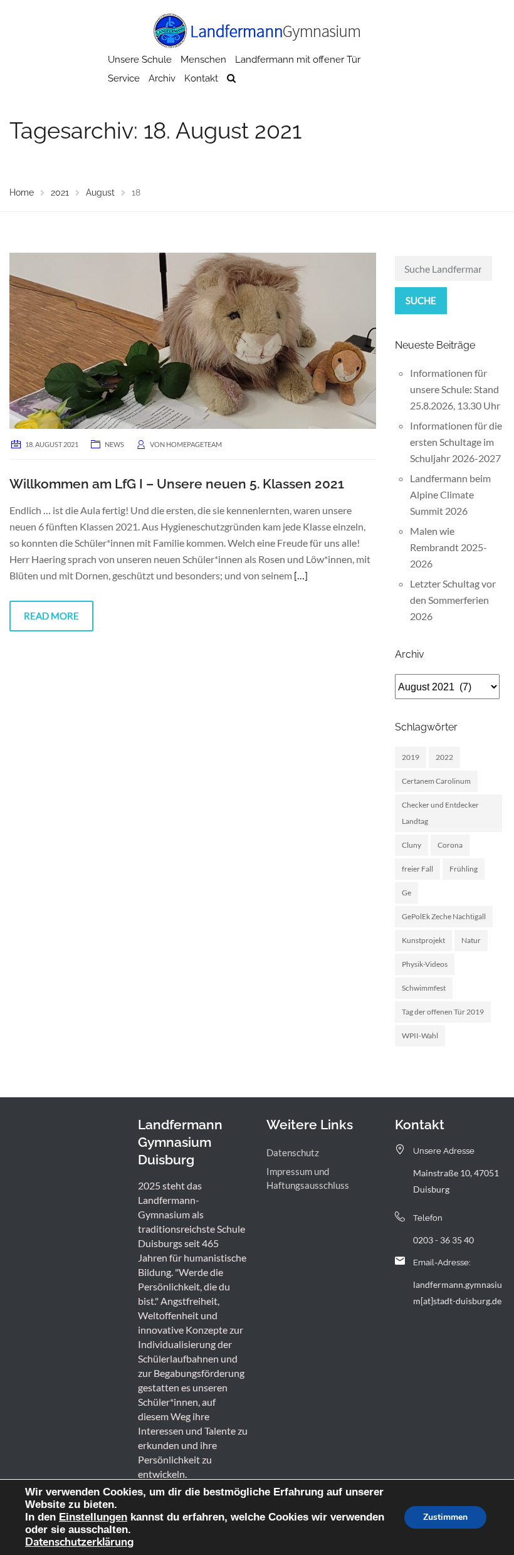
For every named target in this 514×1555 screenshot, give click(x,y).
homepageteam (194, 444)
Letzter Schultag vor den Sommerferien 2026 (453, 599)
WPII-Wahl (420, 1035)
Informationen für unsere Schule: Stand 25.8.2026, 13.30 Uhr (455, 389)
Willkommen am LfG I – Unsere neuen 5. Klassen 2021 (176, 484)
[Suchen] (231, 78)
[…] (301, 575)
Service (124, 78)
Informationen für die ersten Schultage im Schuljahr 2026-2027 (456, 441)
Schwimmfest (424, 988)
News (114, 444)
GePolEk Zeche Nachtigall (444, 916)
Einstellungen (93, 1516)
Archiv (162, 78)
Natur (471, 940)
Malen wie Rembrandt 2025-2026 (448, 547)
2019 (410, 757)
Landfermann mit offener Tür (297, 59)
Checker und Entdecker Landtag (440, 813)
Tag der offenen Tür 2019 (443, 1011)
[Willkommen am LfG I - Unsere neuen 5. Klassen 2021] (192, 339)
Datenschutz (292, 1152)
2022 (444, 757)
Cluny (411, 845)
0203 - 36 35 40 (443, 1240)
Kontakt (201, 78)
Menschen (203, 59)
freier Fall (417, 868)
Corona (450, 845)
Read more (51, 615)
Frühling (463, 868)
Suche (421, 300)
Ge (406, 892)
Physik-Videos (425, 964)
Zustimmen (445, 1517)
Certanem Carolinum (436, 781)
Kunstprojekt (423, 940)
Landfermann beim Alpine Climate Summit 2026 (450, 494)
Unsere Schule (140, 59)
